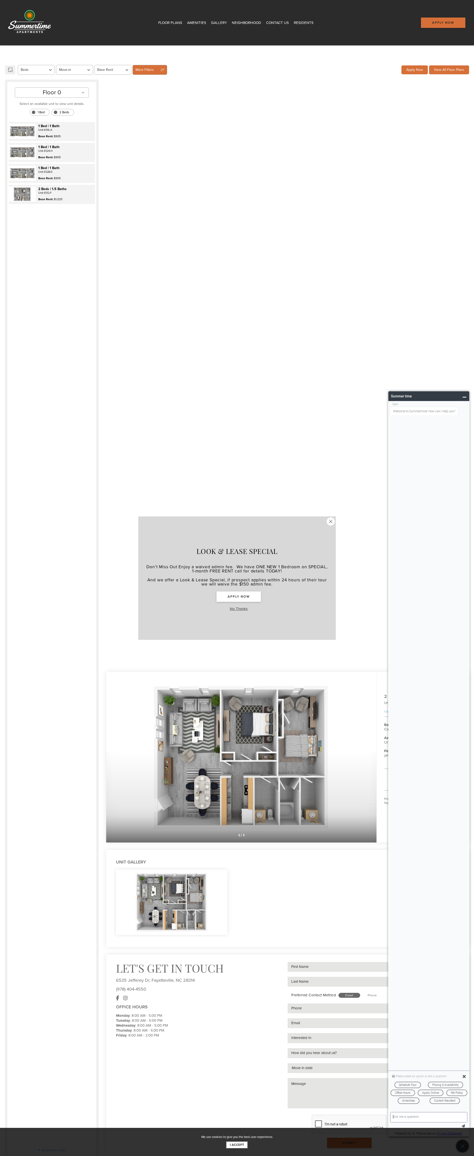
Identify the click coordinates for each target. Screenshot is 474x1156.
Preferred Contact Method (313, 995)
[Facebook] (117, 998)
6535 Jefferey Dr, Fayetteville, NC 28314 (155, 980)
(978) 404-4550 (131, 989)
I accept (237, 1145)
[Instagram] (125, 998)
